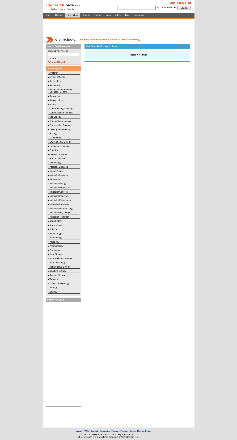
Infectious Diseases (58, 167)
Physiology (54, 250)
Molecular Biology (57, 183)
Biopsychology (56, 100)
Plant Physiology (131, 39)
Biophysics (54, 96)
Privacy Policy (144, 431)
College (59, 15)
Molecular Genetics (58, 192)
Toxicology (54, 279)
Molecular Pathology (59, 204)
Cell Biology (55, 117)
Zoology (53, 292)
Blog (127, 15)
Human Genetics (57, 158)
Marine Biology (56, 171)
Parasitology (55, 233)
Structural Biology (57, 271)
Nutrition (53, 229)
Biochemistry (55, 85)
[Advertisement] (118, 27)
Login (172, 3)
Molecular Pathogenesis (60, 200)
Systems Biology (57, 275)
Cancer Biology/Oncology (61, 108)
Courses (86, 15)
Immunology (55, 163)
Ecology (53, 133)
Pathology (54, 242)
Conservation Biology (59, 125)
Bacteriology (55, 81)
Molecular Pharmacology (61, 208)
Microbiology (55, 179)
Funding (98, 15)
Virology (53, 287)
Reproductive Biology (59, 267)
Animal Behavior (57, 77)
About (79, 431)
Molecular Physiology (59, 212)
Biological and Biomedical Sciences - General (61, 90)
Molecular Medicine (58, 196)
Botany (52, 104)
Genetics (53, 150)
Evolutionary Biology (59, 146)
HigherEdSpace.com (63, 6)
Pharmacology (56, 246)
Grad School (72, 15)
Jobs (108, 15)
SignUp (180, 3)
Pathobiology (55, 237)
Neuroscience (56, 225)
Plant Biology (55, 254)
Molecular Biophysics (59, 188)
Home (48, 15)
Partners (116, 431)
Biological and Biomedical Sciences (98, 39)
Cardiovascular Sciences (61, 113)
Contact (94, 431)
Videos (118, 15)
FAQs (86, 431)
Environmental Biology (60, 142)
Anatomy (53, 73)
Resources (139, 15)
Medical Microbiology (59, 175)
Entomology (55, 138)
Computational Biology (60, 121)
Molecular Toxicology (59, 217)
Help (189, 3)
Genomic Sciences (58, 154)
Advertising (105, 431)
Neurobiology (55, 221)
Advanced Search (56, 62)
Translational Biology (59, 283)
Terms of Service (128, 431)
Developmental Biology (60, 129)
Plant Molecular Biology (60, 258)
